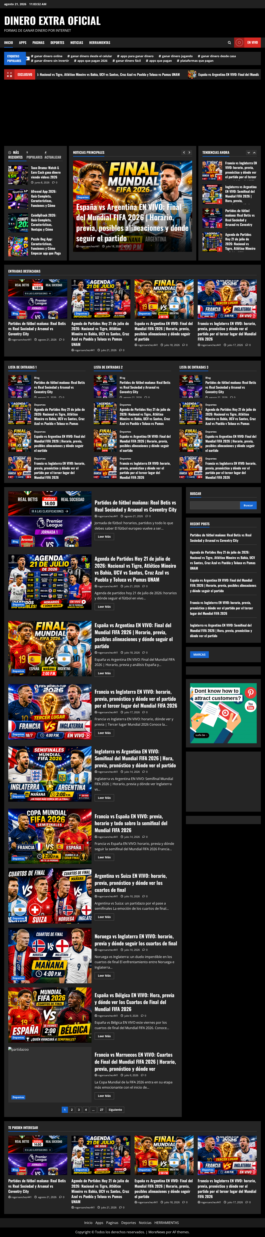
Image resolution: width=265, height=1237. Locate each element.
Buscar (195, 493)
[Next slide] (189, 152)
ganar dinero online (48, 56)
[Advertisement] (132, 111)
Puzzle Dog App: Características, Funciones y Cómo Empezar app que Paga (18, 246)
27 (101, 1110)
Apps (22, 42)
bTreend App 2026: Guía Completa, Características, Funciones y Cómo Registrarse (18, 199)
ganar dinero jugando (177, 56)
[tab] (17, 155)
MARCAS (199, 655)
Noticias (76, 42)
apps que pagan (160, 61)
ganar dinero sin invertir (51, 61)
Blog (15, 313)
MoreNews (156, 1232)
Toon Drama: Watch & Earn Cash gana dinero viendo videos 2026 (18, 175)
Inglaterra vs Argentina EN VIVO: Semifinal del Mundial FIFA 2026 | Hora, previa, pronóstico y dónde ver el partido (50, 774)
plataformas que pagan (196, 61)
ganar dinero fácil (128, 61)
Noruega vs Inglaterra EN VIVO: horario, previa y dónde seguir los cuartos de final (50, 955)
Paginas (38, 42)
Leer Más (106, 537)
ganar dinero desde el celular (91, 56)
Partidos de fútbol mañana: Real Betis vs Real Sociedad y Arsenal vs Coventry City (212, 176)
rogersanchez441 (89, 246)
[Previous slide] (184, 152)
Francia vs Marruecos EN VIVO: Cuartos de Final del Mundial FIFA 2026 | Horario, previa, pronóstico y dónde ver (50, 1074)
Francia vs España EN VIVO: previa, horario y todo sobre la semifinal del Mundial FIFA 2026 (50, 836)
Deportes (57, 42)
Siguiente (115, 1110)
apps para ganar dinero (137, 56)
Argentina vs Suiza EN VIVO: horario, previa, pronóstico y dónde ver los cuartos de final (50, 896)
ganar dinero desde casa (218, 56)
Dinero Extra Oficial (52, 20)
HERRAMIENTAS (99, 42)
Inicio (8, 42)
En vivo (252, 42)
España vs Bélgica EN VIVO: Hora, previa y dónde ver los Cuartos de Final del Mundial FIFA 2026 (50, 1015)
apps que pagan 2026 (92, 61)
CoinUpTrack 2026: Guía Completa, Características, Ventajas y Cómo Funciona (18, 223)
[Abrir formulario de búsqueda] (229, 43)
